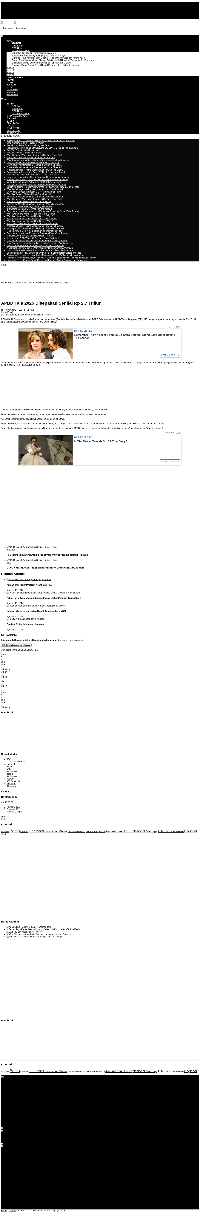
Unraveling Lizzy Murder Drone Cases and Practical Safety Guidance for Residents (47, 260)
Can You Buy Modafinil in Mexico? (23, 150)
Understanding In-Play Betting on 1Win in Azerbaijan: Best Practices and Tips (44, 253)
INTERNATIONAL (21, 50)
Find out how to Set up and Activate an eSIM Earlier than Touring (38, 179)
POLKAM (10, 80)
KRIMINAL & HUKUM (15, 77)
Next (9, 562)
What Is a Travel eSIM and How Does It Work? (29, 194)
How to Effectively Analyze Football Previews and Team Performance (40, 250)
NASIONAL (17, 48)
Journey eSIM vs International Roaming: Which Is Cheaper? (35, 197)
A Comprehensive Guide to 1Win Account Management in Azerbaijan (40, 248)
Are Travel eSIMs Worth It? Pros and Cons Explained (32, 223)
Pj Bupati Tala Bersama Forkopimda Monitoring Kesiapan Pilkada (47, 554)
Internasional (92, 831)
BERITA (10, 104)
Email (10, 312)
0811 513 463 (94, 1096)
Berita (15, 831)
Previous (11, 549)
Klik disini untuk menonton (12, 645)
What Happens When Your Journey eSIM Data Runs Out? (34, 155)
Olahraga (151, 831)
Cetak (4, 312)
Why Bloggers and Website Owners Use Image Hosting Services (38, 160)
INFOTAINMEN (12, 95)
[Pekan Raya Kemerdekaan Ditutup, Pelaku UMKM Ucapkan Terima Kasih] (48, 58)
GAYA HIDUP (12, 92)
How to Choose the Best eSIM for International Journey (33, 162)
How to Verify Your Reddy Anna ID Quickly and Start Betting (35, 245)
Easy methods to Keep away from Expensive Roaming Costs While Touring (43, 211)
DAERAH (16, 106)
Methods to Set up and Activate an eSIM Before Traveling (34, 182)
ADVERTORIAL (12, 90)
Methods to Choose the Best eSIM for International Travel (34, 192)
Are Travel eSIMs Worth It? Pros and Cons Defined (31, 214)
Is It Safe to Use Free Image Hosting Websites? (29, 206)
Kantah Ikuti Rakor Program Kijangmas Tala (33, 55)
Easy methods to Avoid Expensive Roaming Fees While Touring (37, 233)
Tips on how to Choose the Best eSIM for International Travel (36, 172)
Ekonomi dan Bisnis (54, 831)
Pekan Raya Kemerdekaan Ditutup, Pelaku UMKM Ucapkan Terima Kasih (47, 60)
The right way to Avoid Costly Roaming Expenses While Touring (37, 240)
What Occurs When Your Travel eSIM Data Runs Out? (32, 175)
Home (4, 1210)
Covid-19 (24, 832)
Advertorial (5, 832)
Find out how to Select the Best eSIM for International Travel (35, 231)
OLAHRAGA (11, 85)
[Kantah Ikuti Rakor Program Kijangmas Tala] (34, 53)
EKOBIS (10, 82)
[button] (100, 653)
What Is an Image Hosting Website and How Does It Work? (35, 170)
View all (10, 67)
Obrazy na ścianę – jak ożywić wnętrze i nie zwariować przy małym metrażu (43, 187)
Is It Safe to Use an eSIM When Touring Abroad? (30, 209)
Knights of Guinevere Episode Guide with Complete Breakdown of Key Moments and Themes (51, 258)
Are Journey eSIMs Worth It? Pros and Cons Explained (33, 238)
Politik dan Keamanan (171, 831)
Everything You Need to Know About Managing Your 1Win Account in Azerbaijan (45, 255)
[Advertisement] (50, 41)
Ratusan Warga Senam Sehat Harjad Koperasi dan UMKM (40, 65)
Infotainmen (80, 832)
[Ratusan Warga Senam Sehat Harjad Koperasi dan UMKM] (41, 63)
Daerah (30, 310)
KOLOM (10, 87)
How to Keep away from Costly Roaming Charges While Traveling (38, 177)
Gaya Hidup (72, 832)
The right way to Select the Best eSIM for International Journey (36, 184)
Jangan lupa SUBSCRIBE (25, 650)
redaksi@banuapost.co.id (114, 1096)
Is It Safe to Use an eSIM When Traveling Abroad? (31, 157)
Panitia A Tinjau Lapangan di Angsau (25, 624)
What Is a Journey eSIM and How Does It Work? (30, 216)
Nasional (139, 831)
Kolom (102, 832)
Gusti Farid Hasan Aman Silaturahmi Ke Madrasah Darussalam (45, 567)
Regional (190, 831)
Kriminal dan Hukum (118, 831)
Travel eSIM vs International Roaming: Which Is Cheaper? (34, 165)
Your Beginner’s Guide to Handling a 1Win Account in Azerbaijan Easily (41, 243)
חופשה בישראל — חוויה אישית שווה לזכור (25, 143)
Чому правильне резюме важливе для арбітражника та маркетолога (41, 140)
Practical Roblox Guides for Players (24, 153)
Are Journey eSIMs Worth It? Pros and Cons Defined (32, 218)
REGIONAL (17, 108)
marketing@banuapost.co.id (100, 1099)
